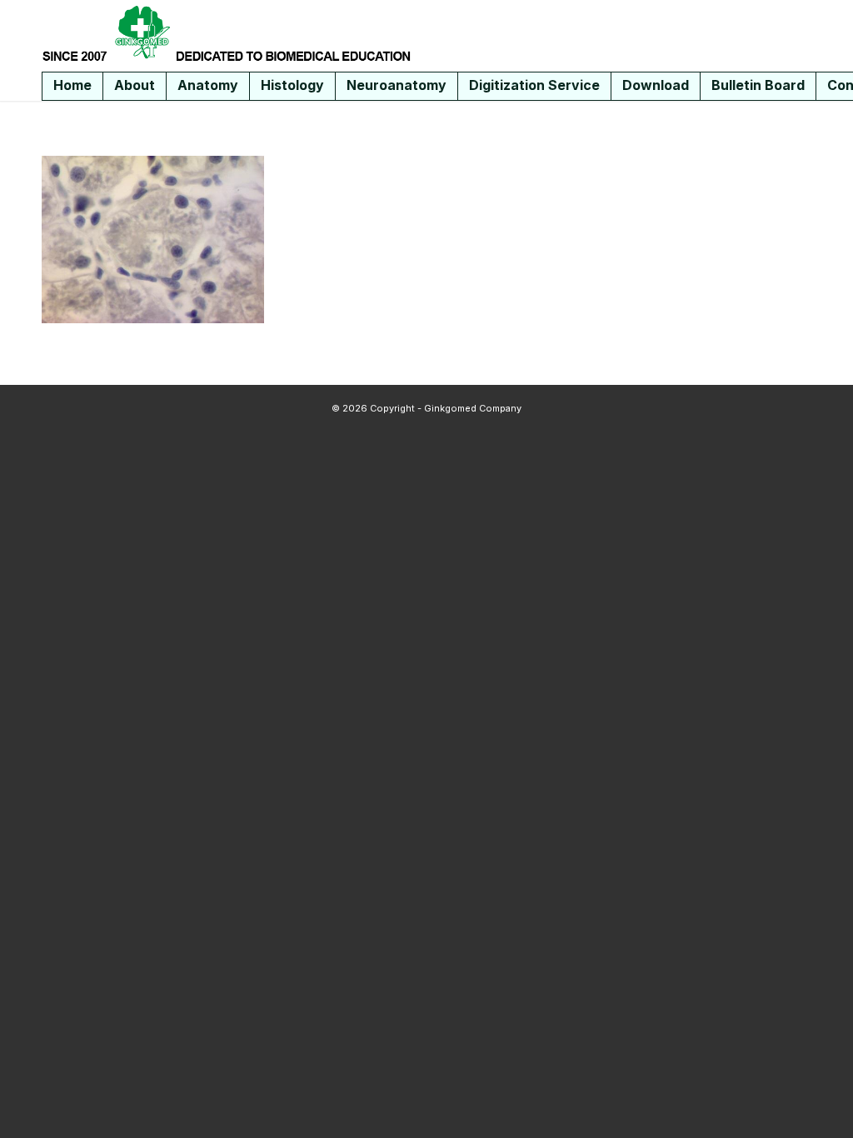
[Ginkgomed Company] (227, 33)
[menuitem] (72, 86)
